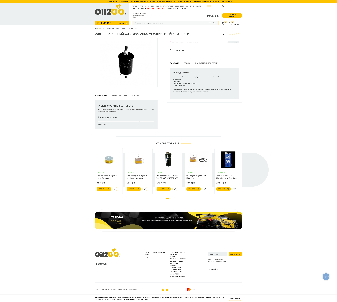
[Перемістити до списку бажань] (115, 189)
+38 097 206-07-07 (213, 15)
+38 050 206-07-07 (213, 16)
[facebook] (167, 289)
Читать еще (102, 124)
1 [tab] (167, 198)
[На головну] (110, 9)
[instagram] (163, 289)
